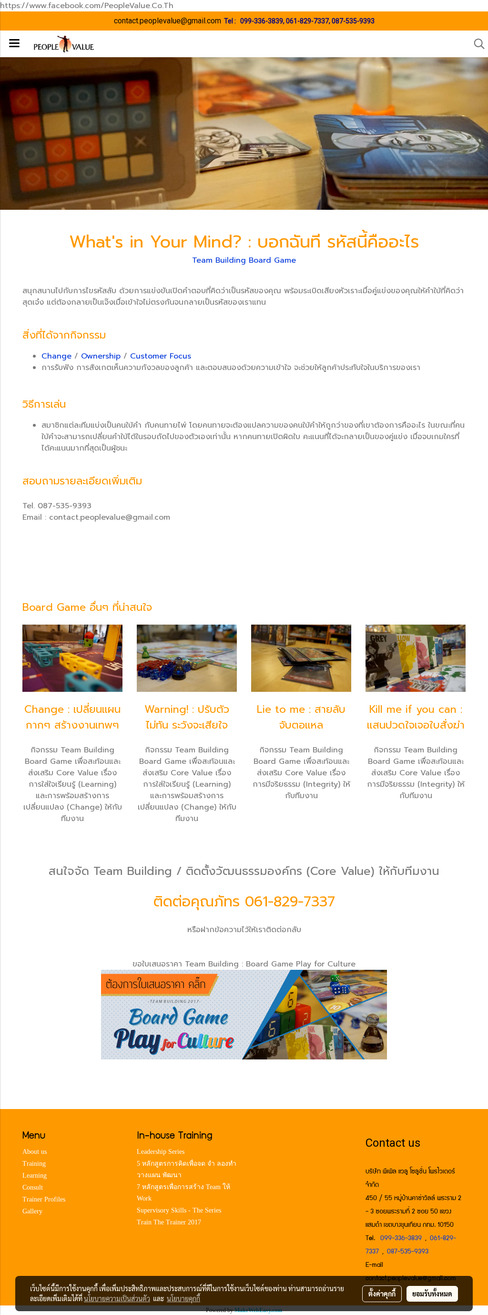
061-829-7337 (307, 21)
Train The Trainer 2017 (169, 1222)
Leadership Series (160, 1151)
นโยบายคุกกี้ (183, 1298)
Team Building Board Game (244, 260)
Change (56, 356)
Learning (34, 1175)
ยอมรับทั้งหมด (432, 1293)
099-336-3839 (261, 21)
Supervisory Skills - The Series (179, 1210)
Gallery (32, 1211)
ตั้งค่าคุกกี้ (382, 1293)
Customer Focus (160, 356)
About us (34, 1151)
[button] (476, 44)
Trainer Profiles (43, 1199)
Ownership (101, 356)
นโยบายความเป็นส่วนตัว (117, 1298)
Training (34, 1163)
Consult (32, 1187)
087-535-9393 (353, 21)
